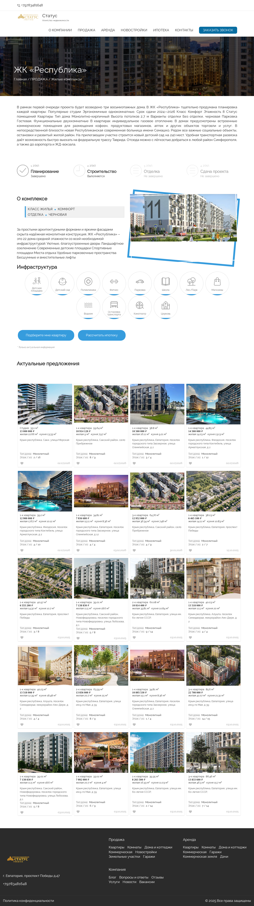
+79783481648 (30, 5)
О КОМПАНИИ (60, 30)
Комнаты (134, 847)
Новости (129, 882)
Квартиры (116, 847)
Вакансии (147, 882)
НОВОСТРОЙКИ (134, 30)
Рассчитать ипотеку (102, 335)
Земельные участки (124, 856)
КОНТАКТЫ (184, 30)
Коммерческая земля (200, 856)
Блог (112, 877)
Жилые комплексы (66, 79)
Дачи (224, 856)
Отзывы (157, 877)
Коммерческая (120, 852)
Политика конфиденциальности (28, 901)
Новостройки (146, 852)
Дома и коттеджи (158, 847)
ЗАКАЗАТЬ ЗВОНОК (218, 30)
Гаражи (149, 856)
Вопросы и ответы (133, 877)
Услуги (114, 882)
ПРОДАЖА (86, 30)
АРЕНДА (108, 30)
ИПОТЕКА (161, 30)
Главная (20, 79)
